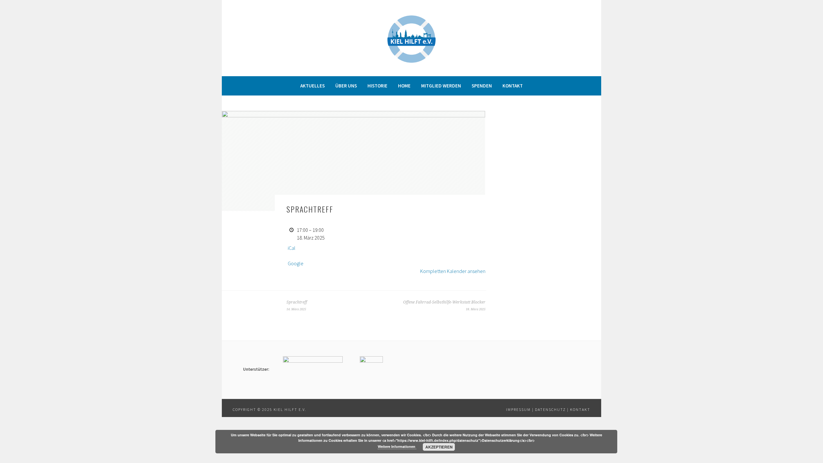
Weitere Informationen (397, 446)
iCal (291, 248)
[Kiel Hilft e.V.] (411, 61)
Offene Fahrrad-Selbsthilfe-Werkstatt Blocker (444, 305)
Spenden (482, 86)
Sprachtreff (296, 305)
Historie (377, 86)
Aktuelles (312, 86)
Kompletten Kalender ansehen (452, 271)
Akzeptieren (439, 447)
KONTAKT (580, 409)
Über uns (346, 86)
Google (295, 263)
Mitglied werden (441, 86)
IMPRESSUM (518, 409)
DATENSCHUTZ (550, 409)
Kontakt (512, 86)
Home (404, 86)
